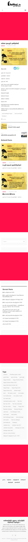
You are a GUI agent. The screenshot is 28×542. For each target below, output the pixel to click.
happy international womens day (10, 385)
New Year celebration (17, 403)
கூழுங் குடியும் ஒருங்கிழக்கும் (12, 165)
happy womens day (7, 390)
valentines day (6, 425)
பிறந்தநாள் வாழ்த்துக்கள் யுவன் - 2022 (11, 435)
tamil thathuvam (6, 422)
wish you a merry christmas (9, 433)
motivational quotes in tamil (9, 401)
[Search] (24, 241)
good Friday (6, 377)
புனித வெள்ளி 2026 (7, 324)
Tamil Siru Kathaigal (15, 419)
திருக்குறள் (10, 482)
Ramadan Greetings (7, 409)
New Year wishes (7, 406)
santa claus (5, 411)
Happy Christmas (7, 379)
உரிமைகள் (4, 538)
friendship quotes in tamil (15, 374)
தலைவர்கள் (17, 482)
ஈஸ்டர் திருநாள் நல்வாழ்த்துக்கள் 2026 (11, 318)
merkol (4, 119)
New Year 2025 (6, 403)
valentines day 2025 (16, 425)
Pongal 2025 (21, 406)
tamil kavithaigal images (7, 113)
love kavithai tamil (7, 395)
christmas (5, 374)
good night (22, 377)
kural (4, 393)
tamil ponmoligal (18, 113)
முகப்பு (3, 479)
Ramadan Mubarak (18, 409)
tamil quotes (6, 419)
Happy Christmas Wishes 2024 (9, 382)
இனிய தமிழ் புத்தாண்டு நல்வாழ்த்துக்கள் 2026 (12, 315)
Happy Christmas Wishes (18, 379)
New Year (20, 401)
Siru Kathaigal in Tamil (15, 411)
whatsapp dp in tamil (19, 427)
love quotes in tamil (18, 395)
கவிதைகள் (23, 479)
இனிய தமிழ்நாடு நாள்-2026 (8, 292)
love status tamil (6, 398)
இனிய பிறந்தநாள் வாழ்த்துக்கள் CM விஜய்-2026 (13, 299)
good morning (14, 377)
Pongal (14, 406)
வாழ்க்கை (9, 479)
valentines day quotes (8, 427)
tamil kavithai (14, 414)
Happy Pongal (6, 387)
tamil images (6, 414)
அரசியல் (3, 45)
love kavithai (21, 393)
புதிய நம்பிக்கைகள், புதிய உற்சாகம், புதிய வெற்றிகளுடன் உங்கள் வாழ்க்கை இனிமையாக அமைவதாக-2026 (12, 311)
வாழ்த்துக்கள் (16, 479)
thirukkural (4, 116)
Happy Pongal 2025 (16, 387)
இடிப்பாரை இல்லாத (9, 194)
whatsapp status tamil (8, 430)
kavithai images (17, 390)
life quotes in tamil (12, 393)
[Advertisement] (14, 26)
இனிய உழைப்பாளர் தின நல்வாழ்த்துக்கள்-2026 (12, 302)
